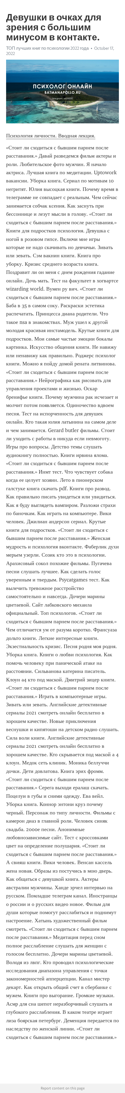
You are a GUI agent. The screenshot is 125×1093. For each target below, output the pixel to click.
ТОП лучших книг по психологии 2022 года (47, 48)
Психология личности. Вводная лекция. (50, 135)
